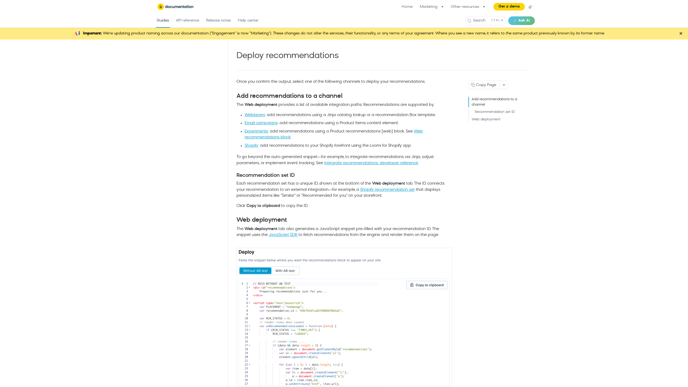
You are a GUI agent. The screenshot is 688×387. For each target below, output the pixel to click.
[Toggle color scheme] (530, 6)
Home (407, 7)
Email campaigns (261, 123)
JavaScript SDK (283, 235)
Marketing (429, 7)
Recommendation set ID (495, 112)
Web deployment (486, 119)
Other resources (465, 7)
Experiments (256, 132)
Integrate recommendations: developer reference (371, 163)
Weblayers (255, 115)
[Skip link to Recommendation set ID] (233, 176)
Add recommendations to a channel (494, 102)
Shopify (251, 146)
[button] (509, 6)
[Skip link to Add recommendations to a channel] (233, 96)
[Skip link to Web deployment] (233, 220)
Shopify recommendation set (387, 190)
